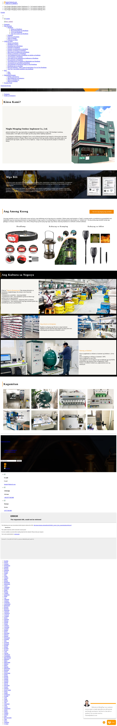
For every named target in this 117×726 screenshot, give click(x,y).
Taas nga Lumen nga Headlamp (19, 33)
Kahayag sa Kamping (13, 36)
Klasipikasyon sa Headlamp (15, 46)
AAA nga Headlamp (16, 32)
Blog (5, 70)
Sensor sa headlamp (13, 43)
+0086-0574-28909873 (11, 3)
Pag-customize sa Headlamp (15, 60)
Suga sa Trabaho (12, 38)
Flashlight (10, 35)
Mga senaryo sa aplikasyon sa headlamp (18, 52)
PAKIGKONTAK (6, 85)
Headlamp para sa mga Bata (15, 66)
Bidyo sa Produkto (13, 81)
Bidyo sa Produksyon (13, 79)
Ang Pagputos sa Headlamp (15, 56)
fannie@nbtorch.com (11, 2)
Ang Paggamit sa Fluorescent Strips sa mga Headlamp (22, 64)
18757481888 (8, 510)
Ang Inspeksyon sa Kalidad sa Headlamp (19, 63)
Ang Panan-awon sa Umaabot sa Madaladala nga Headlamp (24, 61)
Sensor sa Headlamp (16, 29)
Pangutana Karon (5, 441)
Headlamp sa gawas (13, 44)
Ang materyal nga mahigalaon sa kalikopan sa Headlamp (23, 58)
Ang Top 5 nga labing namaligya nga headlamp (20, 69)
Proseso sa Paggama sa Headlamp (17, 53)
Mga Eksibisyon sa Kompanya (16, 78)
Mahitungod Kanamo (10, 75)
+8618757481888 (9, 497)
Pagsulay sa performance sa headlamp (18, 49)
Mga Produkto (8, 26)
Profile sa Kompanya (13, 76)
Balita (9, 73)
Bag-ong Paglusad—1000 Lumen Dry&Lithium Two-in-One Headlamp (27, 67)
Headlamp (10, 27)
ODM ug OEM (8, 41)
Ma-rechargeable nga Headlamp (19, 30)
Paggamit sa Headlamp (14, 47)
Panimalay (7, 24)
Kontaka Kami (8, 83)
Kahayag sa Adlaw (13, 40)
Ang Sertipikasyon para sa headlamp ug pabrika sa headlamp (24, 55)
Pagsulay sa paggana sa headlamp (17, 50)
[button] (102, 212)
